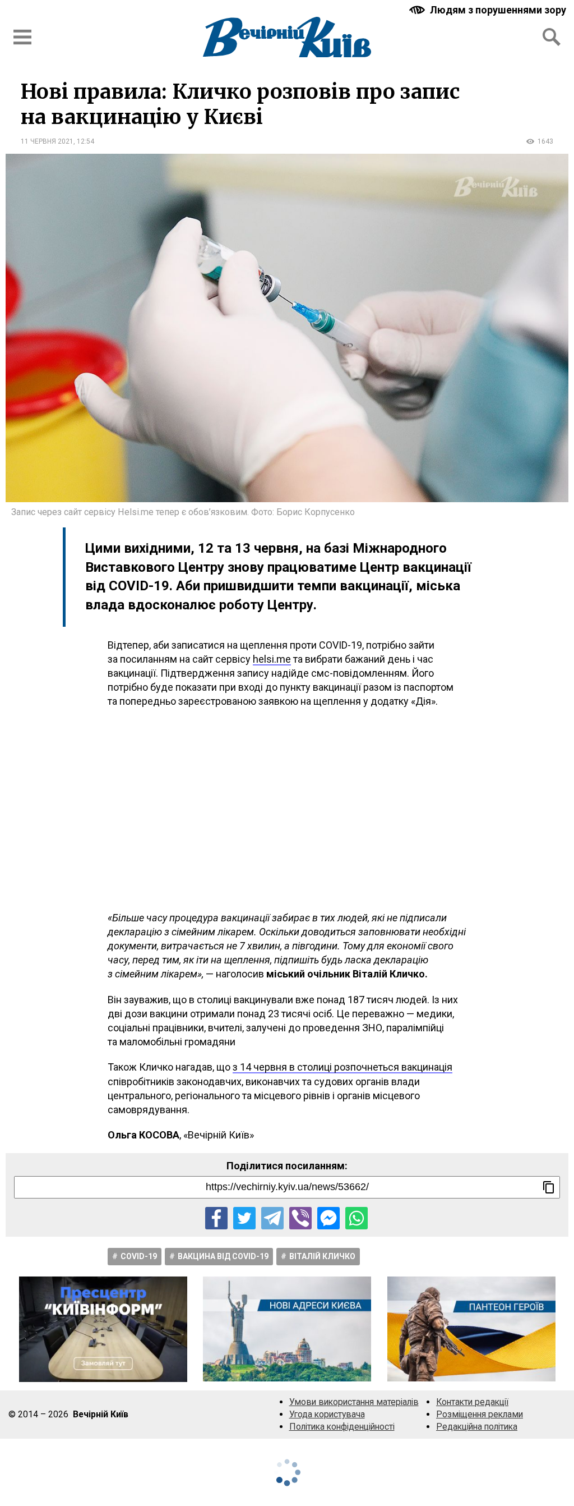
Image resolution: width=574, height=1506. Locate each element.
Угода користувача (327, 1414)
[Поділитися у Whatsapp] (356, 1218)
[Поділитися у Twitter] (244, 1218)
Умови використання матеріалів (354, 1402)
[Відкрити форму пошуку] (551, 37)
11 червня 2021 (47, 141)
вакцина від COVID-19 (223, 1256)
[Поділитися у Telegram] (272, 1218)
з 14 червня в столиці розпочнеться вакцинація (342, 1067)
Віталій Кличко (322, 1256)
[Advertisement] (287, 809)
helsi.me (272, 659)
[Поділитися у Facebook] (216, 1218)
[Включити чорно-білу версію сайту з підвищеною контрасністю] (488, 10)
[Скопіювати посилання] (549, 1187)
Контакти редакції (472, 1402)
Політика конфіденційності (342, 1426)
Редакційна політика (476, 1426)
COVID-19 (139, 1256)
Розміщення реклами (479, 1414)
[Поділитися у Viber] (300, 1218)
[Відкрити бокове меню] (22, 37)
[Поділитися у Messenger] (328, 1218)
